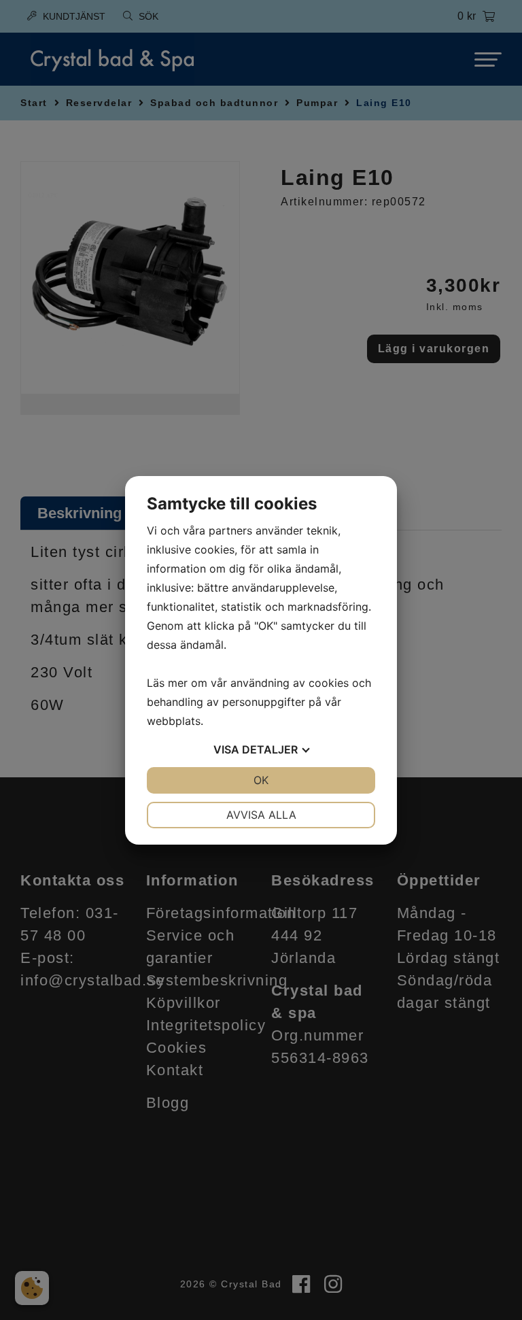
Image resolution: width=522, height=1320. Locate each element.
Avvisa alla (261, 815)
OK (261, 780)
